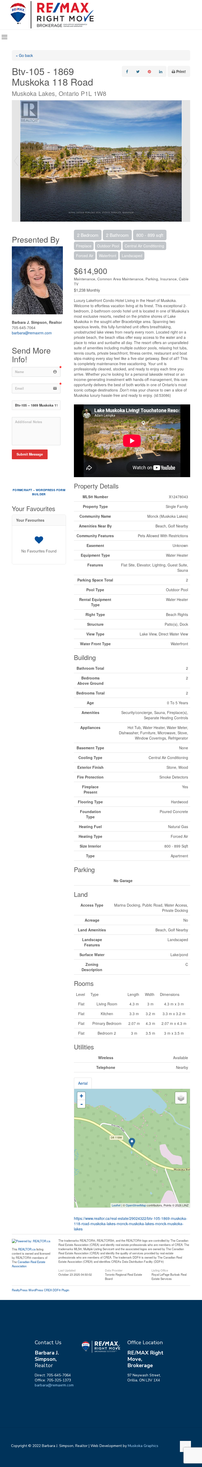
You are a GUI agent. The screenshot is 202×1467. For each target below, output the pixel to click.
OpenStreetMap (136, 1205)
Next (186, 161)
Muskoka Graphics (143, 1445)
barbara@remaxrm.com (32, 332)
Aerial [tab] (83, 1083)
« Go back (24, 55)
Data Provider (114, 1270)
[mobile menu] (4, 37)
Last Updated (66, 1270)
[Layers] (181, 1098)
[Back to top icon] (185, 1446)
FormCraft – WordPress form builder (39, 492)
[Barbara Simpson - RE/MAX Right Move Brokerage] (51, 15)
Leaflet (116, 1205)
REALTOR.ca (27, 1249)
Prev (16, 161)
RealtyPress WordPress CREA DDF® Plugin (40, 1290)
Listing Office (160, 1270)
